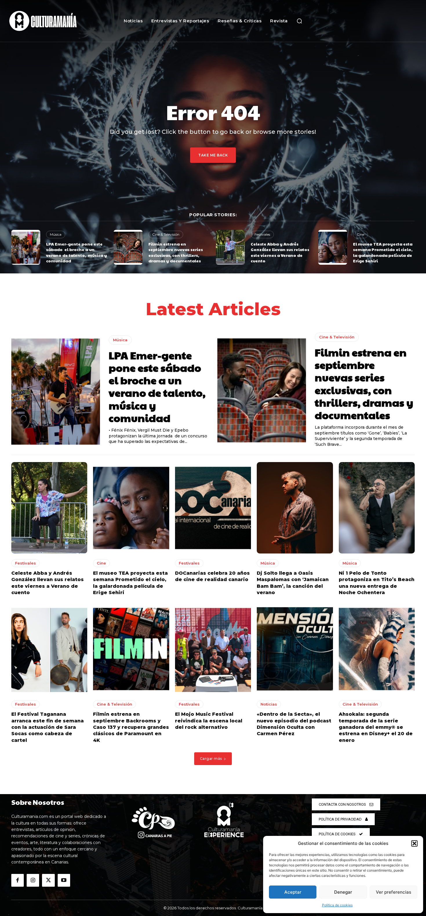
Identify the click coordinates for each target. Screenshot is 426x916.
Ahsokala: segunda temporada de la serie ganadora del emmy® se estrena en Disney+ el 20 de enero (376, 727)
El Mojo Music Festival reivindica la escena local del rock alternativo (208, 720)
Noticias (269, 704)
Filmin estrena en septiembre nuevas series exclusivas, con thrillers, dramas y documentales (175, 252)
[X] (48, 880)
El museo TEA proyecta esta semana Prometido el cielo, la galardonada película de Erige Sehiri (382, 252)
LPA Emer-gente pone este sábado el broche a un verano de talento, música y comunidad (76, 252)
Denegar (343, 892)
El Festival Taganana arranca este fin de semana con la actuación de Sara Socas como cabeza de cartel (47, 727)
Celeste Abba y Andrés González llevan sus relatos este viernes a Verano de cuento (280, 252)
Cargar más (211, 758)
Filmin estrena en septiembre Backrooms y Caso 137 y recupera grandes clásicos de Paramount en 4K (131, 727)
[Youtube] (64, 880)
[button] (414, 843)
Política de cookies (337, 905)
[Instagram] (33, 880)
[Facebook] (17, 880)
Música (55, 234)
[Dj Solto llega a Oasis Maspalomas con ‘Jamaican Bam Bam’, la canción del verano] (295, 507)
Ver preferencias (393, 892)
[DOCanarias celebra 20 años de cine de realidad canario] (213, 507)
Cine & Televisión (165, 234)
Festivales (262, 234)
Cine (360, 234)
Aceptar (292, 892)
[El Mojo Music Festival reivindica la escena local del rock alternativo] (213, 649)
